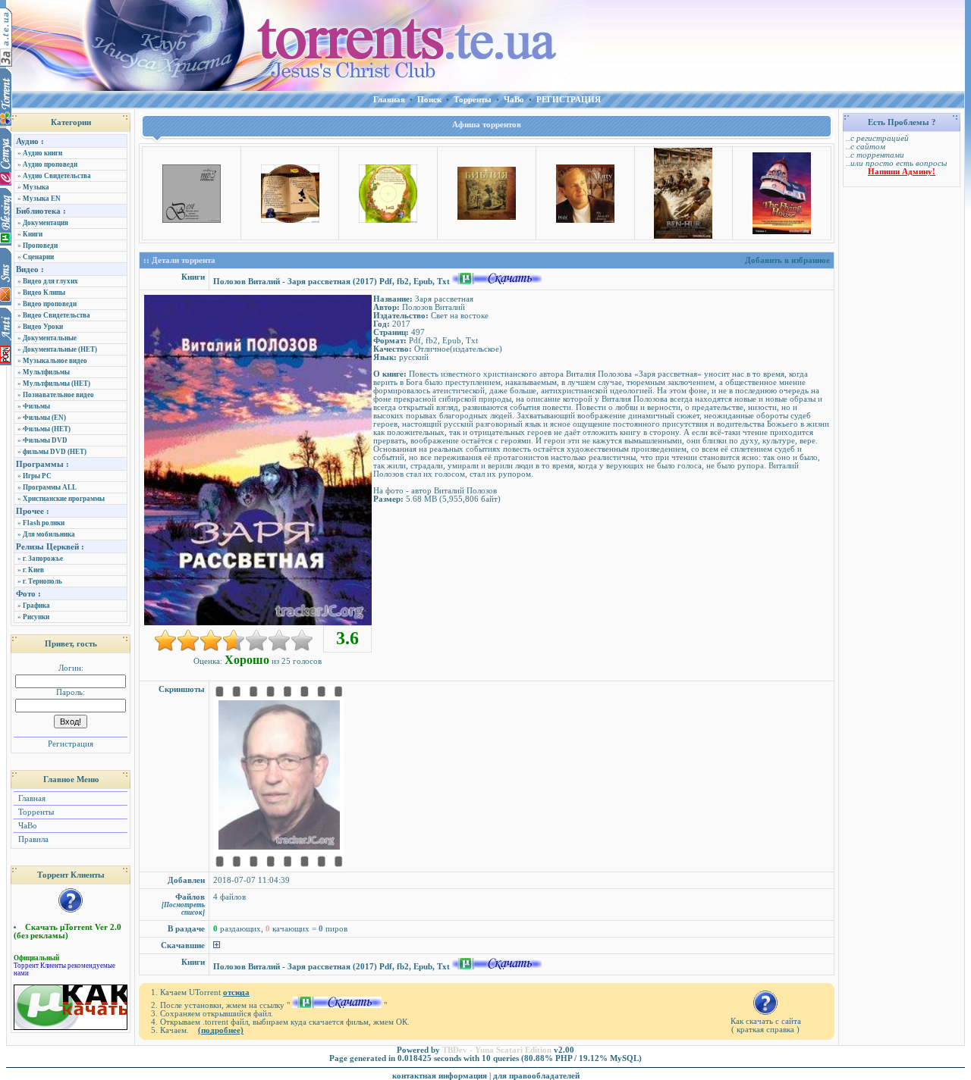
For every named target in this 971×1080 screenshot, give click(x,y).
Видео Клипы (44, 292)
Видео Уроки (43, 326)
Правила (32, 839)
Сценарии (38, 257)
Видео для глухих (50, 281)
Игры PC (37, 476)
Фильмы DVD (45, 440)
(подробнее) (221, 1030)
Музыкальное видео (55, 361)
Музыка (36, 187)
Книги (32, 234)
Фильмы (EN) (44, 417)
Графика (36, 605)
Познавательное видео (58, 395)
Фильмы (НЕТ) (47, 429)
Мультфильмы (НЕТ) (56, 383)
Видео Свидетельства (56, 315)
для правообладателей (536, 1076)
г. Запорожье (43, 558)
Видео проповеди (50, 304)
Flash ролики (43, 523)
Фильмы (36, 406)
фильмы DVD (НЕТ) (54, 451)
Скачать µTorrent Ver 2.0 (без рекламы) (67, 931)
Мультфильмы (46, 372)
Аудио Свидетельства (57, 176)
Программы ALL (50, 487)
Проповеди (40, 245)
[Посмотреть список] (183, 908)
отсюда (236, 992)
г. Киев (33, 570)
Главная (31, 798)
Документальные (50, 338)
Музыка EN (42, 198)
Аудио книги (42, 153)
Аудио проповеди (50, 164)
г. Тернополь (42, 581)
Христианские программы (64, 498)
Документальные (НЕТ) (60, 349)
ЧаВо (26, 826)
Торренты (35, 812)
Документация (45, 223)
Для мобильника (49, 534)
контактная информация (439, 1076)
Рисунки (36, 617)
